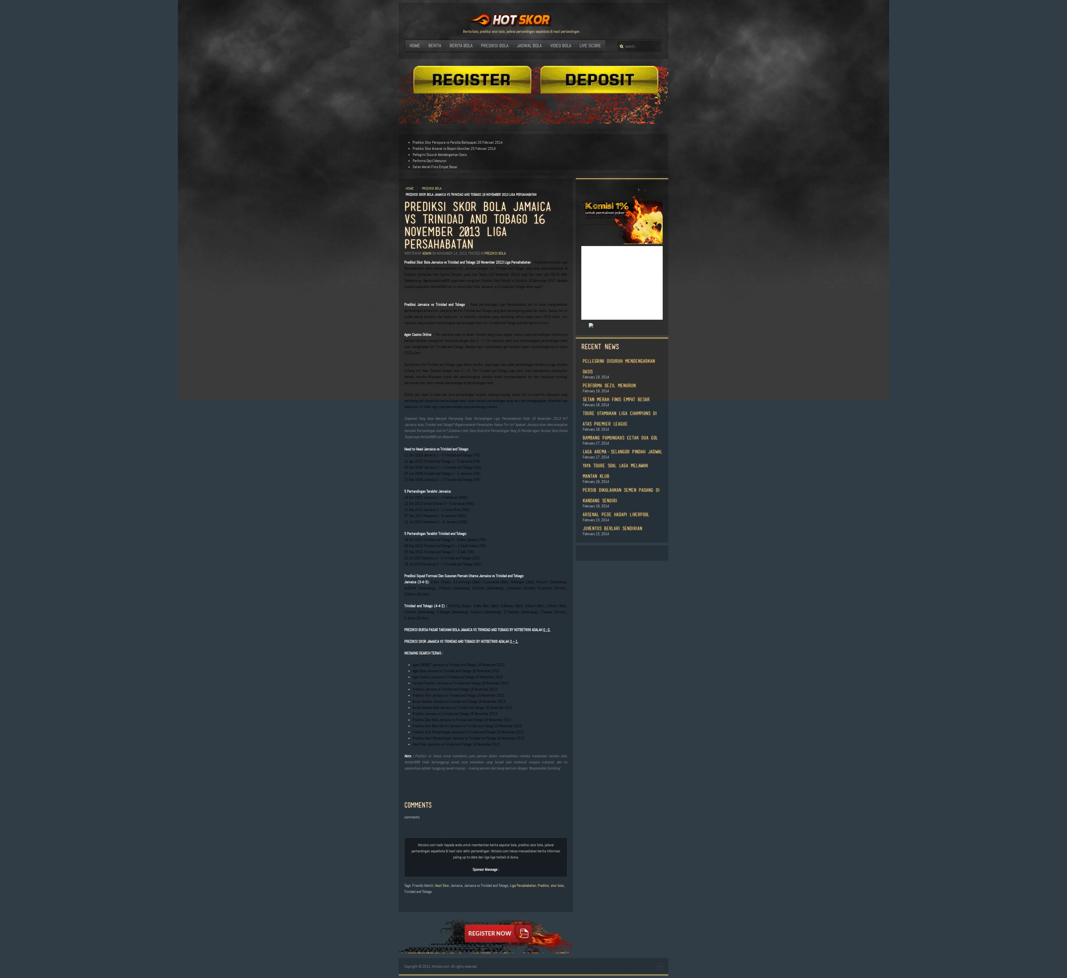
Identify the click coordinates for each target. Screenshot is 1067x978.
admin (426, 253)
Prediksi (543, 885)
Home (409, 188)
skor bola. (557, 885)
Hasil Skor (442, 885)
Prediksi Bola (432, 188)
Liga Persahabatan (523, 885)
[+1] (584, 325)
